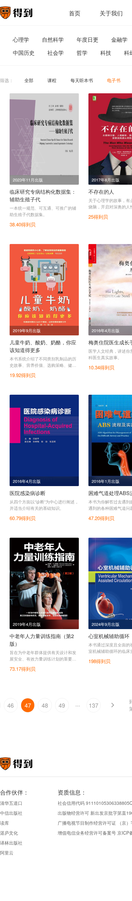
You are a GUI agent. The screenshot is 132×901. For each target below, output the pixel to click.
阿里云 (6, 852)
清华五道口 (11, 803)
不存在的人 (101, 191)
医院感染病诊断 (27, 493)
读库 (4, 823)
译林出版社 (11, 842)
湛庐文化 (9, 832)
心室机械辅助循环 (108, 636)
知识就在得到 (25, 763)
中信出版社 (11, 813)
